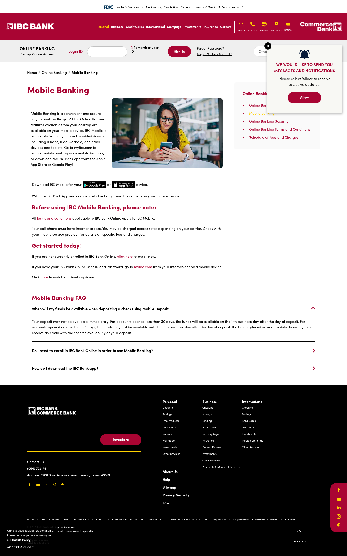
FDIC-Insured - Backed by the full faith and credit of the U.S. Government (180, 6)
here (44, 277)
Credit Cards (135, 26)
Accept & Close (20, 547)
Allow (304, 97)
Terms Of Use (60, 519)
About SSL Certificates (129, 519)
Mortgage (174, 26)
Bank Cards (170, 427)
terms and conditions (54, 218)
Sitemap (169, 487)
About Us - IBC (36, 519)
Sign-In (179, 51)
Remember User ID (145, 49)
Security (103, 519)
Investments (192, 26)
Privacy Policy (83, 519)
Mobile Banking (58, 90)
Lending (207, 421)
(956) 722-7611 (38, 468)
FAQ (166, 502)
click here (125, 256)
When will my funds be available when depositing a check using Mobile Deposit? (101, 308)
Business (117, 26)
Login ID (75, 51)
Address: (34, 475)
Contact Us (35, 462)
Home (32, 72)
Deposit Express (211, 447)
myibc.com (143, 266)
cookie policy (21, 540)
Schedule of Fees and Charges (187, 519)
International (155, 26)
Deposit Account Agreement (231, 519)
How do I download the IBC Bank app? (65, 368)
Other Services (171, 454)
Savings (167, 414)
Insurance (210, 26)
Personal (103, 26)
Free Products (171, 421)
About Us (170, 471)
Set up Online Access (37, 54)
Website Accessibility (268, 519)
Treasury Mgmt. (211, 434)
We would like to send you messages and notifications (304, 67)
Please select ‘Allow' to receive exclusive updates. (304, 81)
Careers (225, 26)
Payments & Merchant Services (221, 467)
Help (166, 479)
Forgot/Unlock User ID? (214, 54)
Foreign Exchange (252, 440)
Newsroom (156, 519)
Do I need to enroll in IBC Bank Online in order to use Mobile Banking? (92, 350)
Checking (168, 407)
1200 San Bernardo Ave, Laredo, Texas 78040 (75, 475)
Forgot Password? (210, 48)
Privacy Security (176, 494)
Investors (121, 439)
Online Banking (37, 51)
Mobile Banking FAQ (59, 297)
